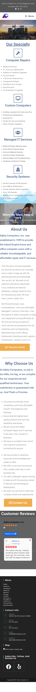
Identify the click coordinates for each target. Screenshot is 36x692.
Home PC (6, 590)
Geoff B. (15, 541)
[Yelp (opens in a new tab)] (18, 9)
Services (6, 597)
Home (5, 584)
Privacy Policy (7, 603)
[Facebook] (9, 667)
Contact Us (6, 601)
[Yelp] (19, 667)
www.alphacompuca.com (17, 640)
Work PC (6, 593)
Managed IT (7, 599)
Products (6, 586)
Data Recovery (8, 605)
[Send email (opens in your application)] (21, 9)
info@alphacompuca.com (17, 634)
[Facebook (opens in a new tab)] (15, 9)
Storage (5, 595)
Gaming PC (7, 588)
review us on (9, 534)
